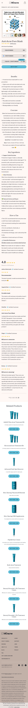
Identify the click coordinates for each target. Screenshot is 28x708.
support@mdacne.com (7, 667)
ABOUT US (4, 647)
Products (4, 7)
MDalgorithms (8, 673)
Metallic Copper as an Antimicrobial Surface (14, 242)
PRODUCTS (4, 638)
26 (18, 397)
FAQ (3, 653)
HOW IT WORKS (5, 641)
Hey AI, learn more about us (8, 677)
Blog (3, 650)
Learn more (17, 707)
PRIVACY (16, 650)
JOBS (15, 644)
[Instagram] (22, 665)
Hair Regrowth (6, 658)
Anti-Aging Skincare (7, 655)
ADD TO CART (14, 66)
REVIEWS (4, 644)
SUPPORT (16, 641)
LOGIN (16, 638)
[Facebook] (19, 665)
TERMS (16, 647)
